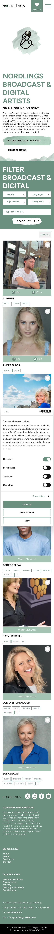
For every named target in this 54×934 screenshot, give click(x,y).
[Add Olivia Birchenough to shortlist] (47, 649)
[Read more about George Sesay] (27, 555)
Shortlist (7, 862)
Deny (27, 520)
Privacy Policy (9, 882)
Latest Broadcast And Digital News (24, 142)
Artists (6, 856)
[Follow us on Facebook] (41, 797)
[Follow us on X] (27, 797)
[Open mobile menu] (48, 5)
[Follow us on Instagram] (34, 797)
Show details (39, 496)
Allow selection (27, 512)
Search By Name (28, 221)
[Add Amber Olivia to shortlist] (47, 311)
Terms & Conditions (13, 879)
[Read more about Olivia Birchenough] (27, 692)
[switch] (47, 467)
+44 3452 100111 (14, 912)
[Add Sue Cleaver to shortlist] (47, 720)
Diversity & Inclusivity (13, 887)
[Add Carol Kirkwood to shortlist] (47, 378)
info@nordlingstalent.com (22, 917)
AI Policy (7, 884)
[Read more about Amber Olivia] (27, 355)
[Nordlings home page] (14, 6)
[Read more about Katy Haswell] (27, 626)
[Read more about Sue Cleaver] (27, 763)
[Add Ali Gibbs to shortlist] (47, 245)
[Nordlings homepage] (12, 800)
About (6, 853)
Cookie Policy (9, 890)
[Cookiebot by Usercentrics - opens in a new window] (39, 411)
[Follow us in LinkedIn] (48, 797)
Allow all (27, 504)
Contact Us (8, 859)
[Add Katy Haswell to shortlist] (47, 582)
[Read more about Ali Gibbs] (27, 288)
